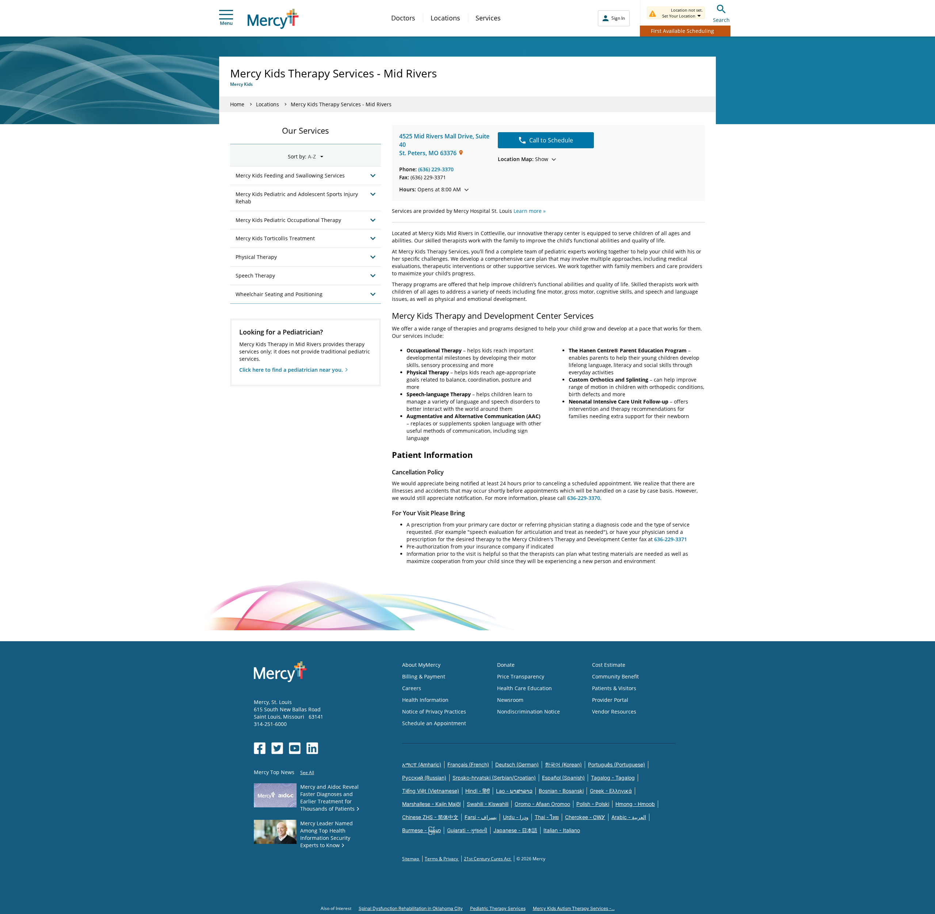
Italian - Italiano (561, 830)
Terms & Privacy (442, 859)
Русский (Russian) (424, 778)
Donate (506, 664)
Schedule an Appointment (434, 723)
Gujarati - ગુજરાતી (467, 830)
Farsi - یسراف (481, 817)
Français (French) (468, 764)
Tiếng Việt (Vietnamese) (430, 791)
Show (523, 159)
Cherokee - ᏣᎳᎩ (585, 817)
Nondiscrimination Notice (528, 711)
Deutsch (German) (517, 764)
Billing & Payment (423, 676)
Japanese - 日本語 (515, 830)
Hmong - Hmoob (635, 804)
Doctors (403, 18)
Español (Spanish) (563, 778)
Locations (445, 18)
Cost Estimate (608, 664)
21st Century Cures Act (488, 859)
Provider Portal (610, 699)
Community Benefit (615, 676)
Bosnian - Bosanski (561, 791)
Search (721, 19)
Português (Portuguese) (616, 764)
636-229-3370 (583, 497)
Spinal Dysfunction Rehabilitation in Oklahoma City (411, 908)
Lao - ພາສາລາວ (514, 791)
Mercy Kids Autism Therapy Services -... (574, 908)
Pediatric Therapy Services (498, 908)
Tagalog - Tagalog (613, 778)
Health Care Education (524, 688)
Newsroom (510, 699)
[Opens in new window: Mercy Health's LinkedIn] (312, 748)
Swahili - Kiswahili (487, 804)
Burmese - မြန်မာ (421, 830)
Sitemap (411, 859)
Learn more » (530, 210)
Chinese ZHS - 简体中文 (430, 817)
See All (307, 772)
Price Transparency (520, 676)
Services (488, 18)
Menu (226, 23)
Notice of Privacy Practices (434, 711)
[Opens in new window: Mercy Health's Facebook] (260, 748)
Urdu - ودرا (515, 817)
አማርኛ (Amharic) (421, 764)
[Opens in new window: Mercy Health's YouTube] (295, 748)
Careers (411, 688)
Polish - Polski (592, 804)
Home (237, 104)
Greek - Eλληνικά (611, 791)
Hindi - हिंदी (477, 791)
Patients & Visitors (614, 688)
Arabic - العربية (628, 817)
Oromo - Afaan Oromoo (542, 804)
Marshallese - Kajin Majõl (431, 804)
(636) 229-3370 (436, 169)
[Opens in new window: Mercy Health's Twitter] (277, 748)
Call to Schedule (551, 140)
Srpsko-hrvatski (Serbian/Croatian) (494, 778)
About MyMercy (421, 664)
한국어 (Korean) (563, 764)
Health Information (425, 699)
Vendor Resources (614, 711)
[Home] (273, 19)
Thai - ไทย (547, 817)
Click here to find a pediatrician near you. (291, 369)
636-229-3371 (670, 539)
